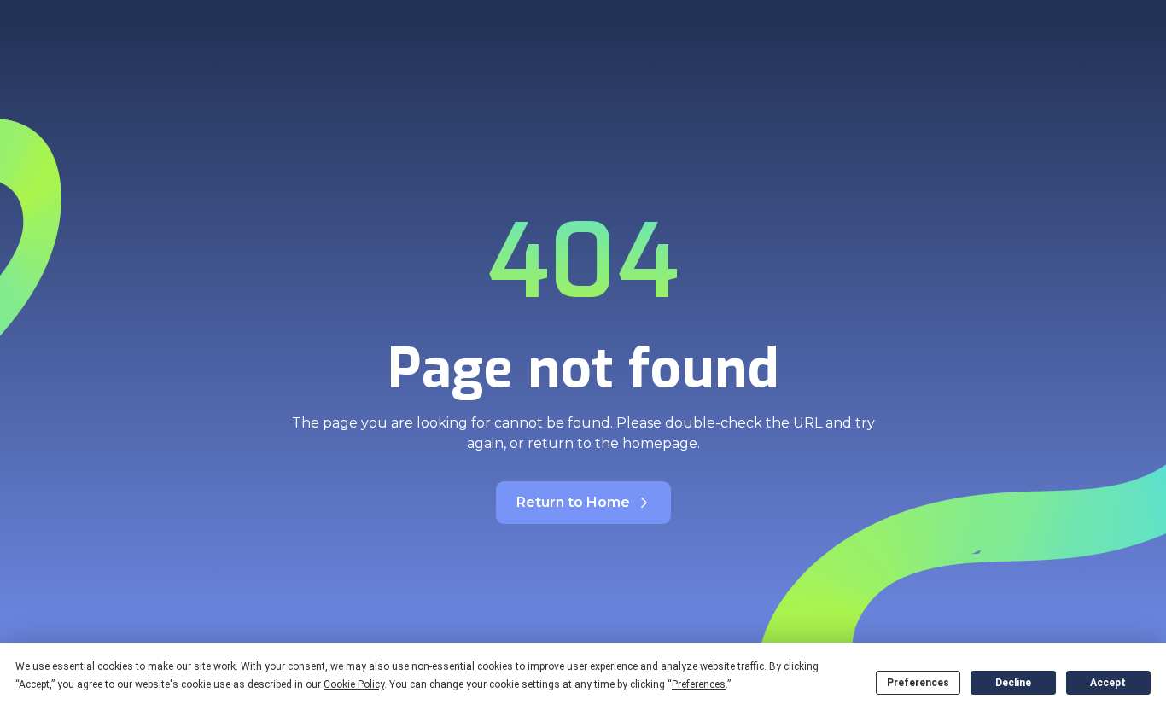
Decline (1013, 683)
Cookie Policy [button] (354, 684)
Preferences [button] (699, 684)
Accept (1108, 683)
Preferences (918, 683)
